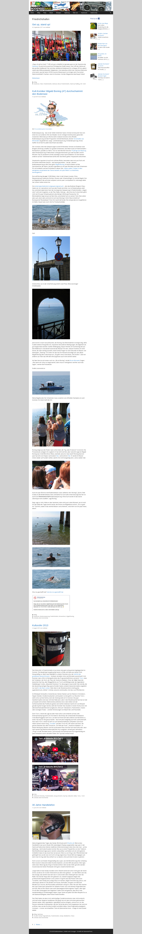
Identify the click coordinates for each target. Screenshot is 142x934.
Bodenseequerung (45, 616)
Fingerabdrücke (47, 916)
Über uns (75, 12)
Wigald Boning (59, 164)
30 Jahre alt (70, 843)
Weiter (39, 924)
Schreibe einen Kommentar (41, 618)
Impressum (84, 12)
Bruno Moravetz (75, 360)
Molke (75, 796)
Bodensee (36, 84)
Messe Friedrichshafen (63, 84)
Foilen (41, 84)
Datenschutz (94, 12)
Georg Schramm (58, 796)
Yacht (84, 84)
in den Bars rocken (44, 688)
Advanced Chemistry (39, 796)
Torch (83, 796)
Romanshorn (62, 616)
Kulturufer (70, 796)
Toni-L (82, 678)
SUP (81, 84)
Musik (51, 12)
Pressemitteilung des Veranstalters (43, 129)
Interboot (35, 66)
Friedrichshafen (48, 84)
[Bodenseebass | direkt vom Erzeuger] (71, 6)
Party (44, 12)
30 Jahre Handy (38, 916)
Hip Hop (65, 796)
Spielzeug (67, 12)
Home (32, 12)
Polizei (72, 916)
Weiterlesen (36, 78)
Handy (61, 916)
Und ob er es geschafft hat (55, 592)
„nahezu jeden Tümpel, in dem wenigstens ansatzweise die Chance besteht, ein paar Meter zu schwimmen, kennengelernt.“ (57, 170)
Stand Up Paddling (75, 84)
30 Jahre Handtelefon (43, 805)
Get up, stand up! (41, 24)
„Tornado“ (52, 723)
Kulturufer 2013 (40, 625)
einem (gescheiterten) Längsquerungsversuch (49, 186)
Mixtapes (58, 12)
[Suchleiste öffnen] (110, 12)
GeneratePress (88, 931)
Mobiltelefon (67, 916)
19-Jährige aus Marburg (78, 151)
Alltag (38, 12)
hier (57, 456)
